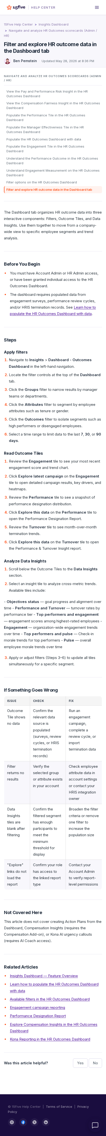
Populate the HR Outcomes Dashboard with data (43, 139)
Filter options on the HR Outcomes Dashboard (41, 182)
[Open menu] (97, 7)
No (95, 1063)
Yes (80, 1063)
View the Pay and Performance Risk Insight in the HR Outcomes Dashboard (47, 93)
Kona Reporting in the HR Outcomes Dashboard (50, 1039)
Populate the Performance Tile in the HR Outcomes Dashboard (45, 117)
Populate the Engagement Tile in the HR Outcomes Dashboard (45, 148)
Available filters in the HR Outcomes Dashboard (50, 999)
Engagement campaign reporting (37, 1007)
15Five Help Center (18, 24)
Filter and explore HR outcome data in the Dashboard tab (49, 190)
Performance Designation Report (38, 1015)
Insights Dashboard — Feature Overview (44, 975)
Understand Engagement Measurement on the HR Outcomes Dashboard (53, 172)
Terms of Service (59, 1107)
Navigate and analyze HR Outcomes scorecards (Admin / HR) (53, 78)
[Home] (16, 7)
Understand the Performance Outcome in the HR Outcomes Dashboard (52, 160)
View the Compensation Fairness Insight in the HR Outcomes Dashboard (53, 105)
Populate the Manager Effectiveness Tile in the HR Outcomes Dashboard (45, 129)
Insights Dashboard (54, 24)
